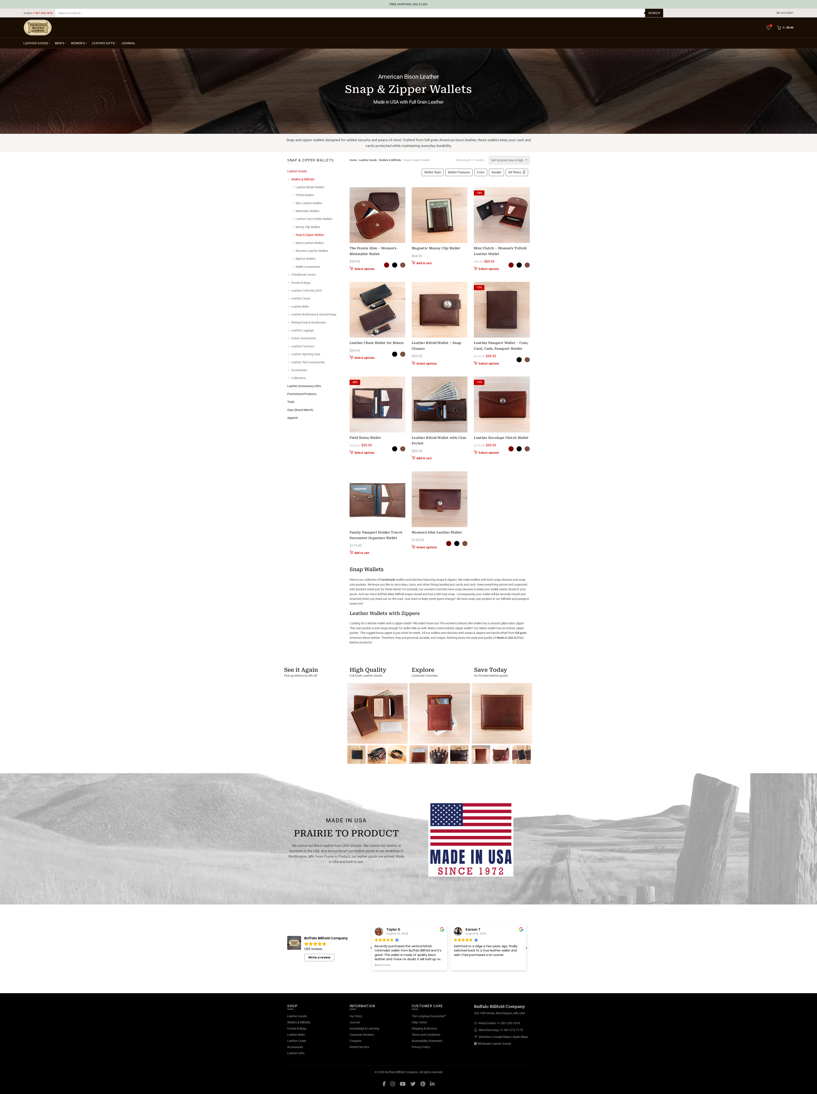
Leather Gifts (103, 43)
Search (654, 13)
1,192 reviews (313, 949)
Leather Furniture (302, 346)
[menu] (785, 13)
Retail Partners (359, 1047)
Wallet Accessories (308, 266)
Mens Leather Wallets (310, 243)
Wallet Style (432, 172)
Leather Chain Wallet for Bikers (377, 343)
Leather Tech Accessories (308, 362)
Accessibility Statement (427, 1041)
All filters (514, 172)
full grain (521, 633)
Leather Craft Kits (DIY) (306, 290)
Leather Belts (300, 306)
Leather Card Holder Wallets (314, 219)
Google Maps (502, 1036)
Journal (128, 43)
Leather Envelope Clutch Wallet (501, 438)
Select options (364, 269)
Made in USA (505, 637)
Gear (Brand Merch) (300, 410)
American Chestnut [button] (386, 265)
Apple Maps (520, 1036)
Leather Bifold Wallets (310, 187)
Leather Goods (35, 43)
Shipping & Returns (424, 1028)
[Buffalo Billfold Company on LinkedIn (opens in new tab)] (432, 1083)
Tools (290, 402)
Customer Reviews (362, 1034)
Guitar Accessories (303, 338)
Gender (496, 172)
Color (481, 172)
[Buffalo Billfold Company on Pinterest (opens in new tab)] (423, 1083)
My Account (785, 12)
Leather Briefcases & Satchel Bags (313, 314)
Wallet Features (459, 172)
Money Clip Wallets (308, 227)
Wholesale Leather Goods (494, 1043)
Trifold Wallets (305, 195)
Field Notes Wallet (365, 438)
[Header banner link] (408, 4)
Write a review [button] (319, 957)
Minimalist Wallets (307, 211)
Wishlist (771, 25)
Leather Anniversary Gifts (304, 386)
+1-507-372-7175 (511, 1030)
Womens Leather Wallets (312, 250)
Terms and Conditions (426, 1034)
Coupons (355, 1041)
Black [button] (394, 265)
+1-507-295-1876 (508, 1023)
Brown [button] (402, 265)
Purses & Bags (300, 282)
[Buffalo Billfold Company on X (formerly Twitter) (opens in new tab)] (413, 1083)
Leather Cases (300, 298)
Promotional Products (301, 394)
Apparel (292, 417)
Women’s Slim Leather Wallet (437, 532)
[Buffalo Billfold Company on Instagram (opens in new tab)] (392, 1083)
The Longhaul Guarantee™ (429, 1016)
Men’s (59, 43)
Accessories (299, 370)
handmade (388, 579)
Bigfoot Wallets (306, 258)
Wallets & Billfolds (390, 160)
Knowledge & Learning (364, 1028)
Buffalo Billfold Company (401, 1072)
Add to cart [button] (424, 263)
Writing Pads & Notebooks (308, 322)
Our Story (356, 1016)
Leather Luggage (302, 330)
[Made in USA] (470, 839)
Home (353, 160)
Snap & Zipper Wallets (310, 235)
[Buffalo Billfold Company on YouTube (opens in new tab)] (403, 1083)
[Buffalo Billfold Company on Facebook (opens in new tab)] (384, 1083)
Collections (298, 378)
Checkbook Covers (303, 274)
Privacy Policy (421, 1047)
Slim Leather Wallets (309, 203)
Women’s (78, 43)
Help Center (419, 1022)
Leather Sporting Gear (305, 354)
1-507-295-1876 (43, 13)
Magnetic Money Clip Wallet (436, 248)
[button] (526, 948)
